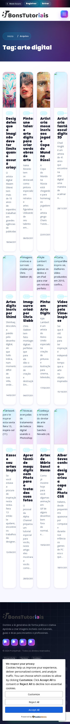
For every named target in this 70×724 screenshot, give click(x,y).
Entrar (45, 3)
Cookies (36, 658)
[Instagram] (14, 642)
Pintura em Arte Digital (47, 307)
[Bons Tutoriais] (25, 14)
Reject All (34, 702)
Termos (24, 658)
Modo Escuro (15, 3)
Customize (34, 694)
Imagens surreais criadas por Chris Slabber (31, 311)
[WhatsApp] (23, 642)
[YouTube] (31, 642)
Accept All (34, 709)
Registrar (31, 3)
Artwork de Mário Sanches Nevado (47, 463)
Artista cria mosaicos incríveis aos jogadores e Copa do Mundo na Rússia (49, 139)
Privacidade (9, 658)
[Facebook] (6, 642)
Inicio (10, 36)
